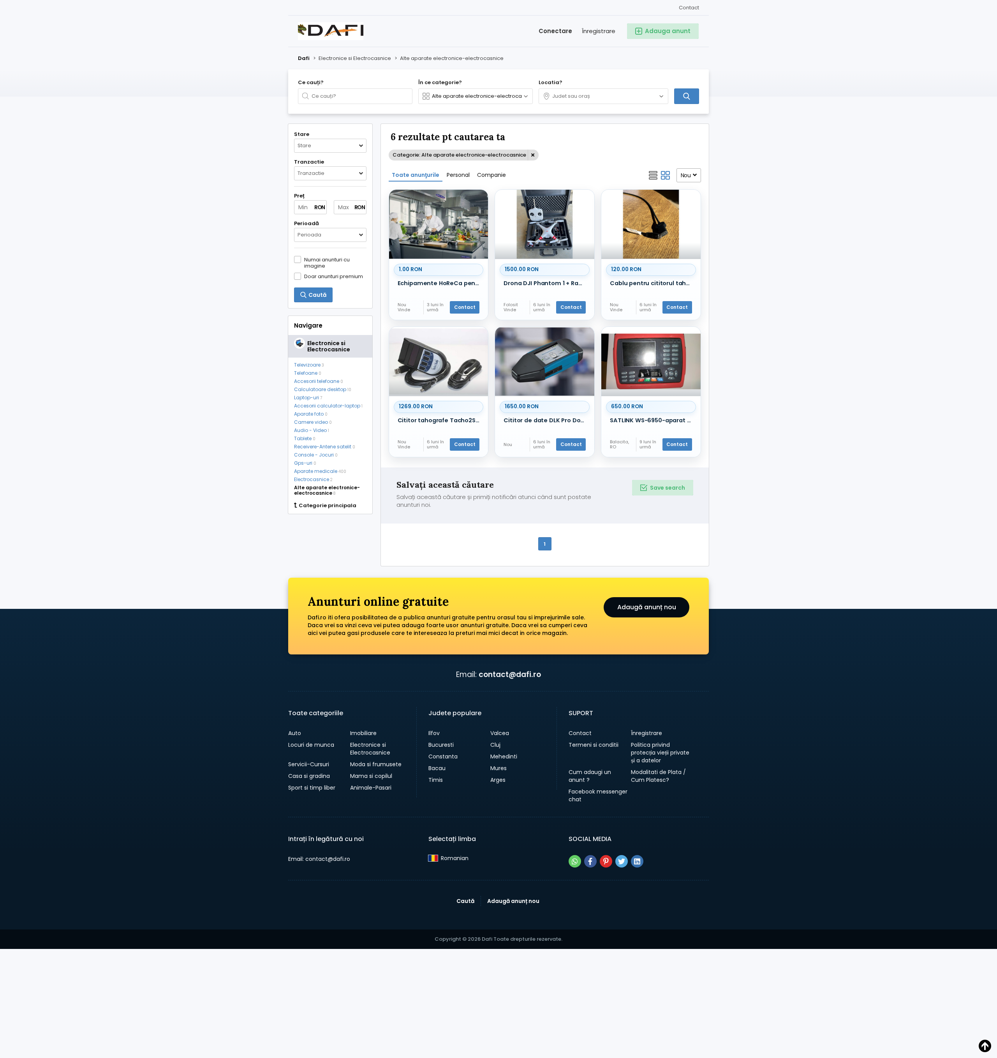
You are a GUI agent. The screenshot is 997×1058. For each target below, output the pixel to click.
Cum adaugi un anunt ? (590, 776)
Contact (689, 8)
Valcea (499, 733)
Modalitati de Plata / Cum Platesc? (658, 776)
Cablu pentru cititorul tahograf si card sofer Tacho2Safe (653, 283)
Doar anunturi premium (333, 276)
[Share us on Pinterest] (606, 861)
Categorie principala (327, 506)
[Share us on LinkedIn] (637, 861)
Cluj (495, 745)
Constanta (443, 756)
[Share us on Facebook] (590, 861)
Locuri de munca (311, 745)
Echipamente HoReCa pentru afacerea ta (441, 283)
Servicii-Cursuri (308, 764)
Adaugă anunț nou (646, 607)
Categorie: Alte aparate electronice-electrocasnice (459, 155)
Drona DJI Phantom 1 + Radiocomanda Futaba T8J (547, 283)
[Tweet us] (621, 861)
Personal (458, 175)
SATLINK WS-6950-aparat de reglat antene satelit (653, 420)
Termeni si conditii (593, 745)
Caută (465, 901)
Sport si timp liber (311, 788)
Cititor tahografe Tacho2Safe (441, 420)
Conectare (555, 31)
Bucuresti (441, 745)
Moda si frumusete (376, 764)
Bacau (437, 768)
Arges (498, 780)
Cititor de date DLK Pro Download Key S (547, 420)
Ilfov (434, 733)
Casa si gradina (309, 776)
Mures (498, 768)
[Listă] (653, 175)
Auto (294, 733)
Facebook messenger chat (598, 795)
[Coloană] (665, 175)
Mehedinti (503, 756)
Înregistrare (598, 31)
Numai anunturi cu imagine (327, 262)
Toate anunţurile (415, 175)
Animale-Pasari (370, 788)
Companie (491, 175)
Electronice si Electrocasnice (370, 748)
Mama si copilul (371, 776)
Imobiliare (363, 733)
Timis (435, 780)
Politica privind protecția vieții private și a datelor (660, 752)
